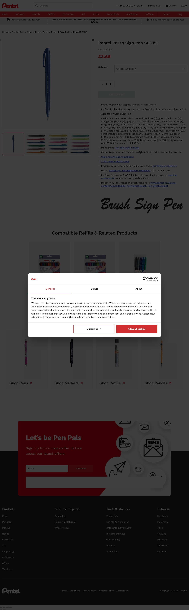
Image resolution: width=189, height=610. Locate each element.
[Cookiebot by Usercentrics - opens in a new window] (145, 279)
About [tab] (139, 288)
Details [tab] (94, 288)
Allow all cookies (136, 329)
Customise (92, 329)
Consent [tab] (50, 288)
